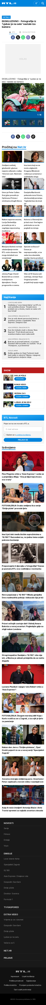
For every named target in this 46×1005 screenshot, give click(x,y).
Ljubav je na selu (11, 937)
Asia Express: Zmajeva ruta (16, 876)
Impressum (15, 976)
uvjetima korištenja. (23, 435)
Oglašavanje (31, 981)
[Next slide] (40, 97)
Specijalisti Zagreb (12, 864)
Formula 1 (8, 899)
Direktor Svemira (11, 893)
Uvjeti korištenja (28, 976)
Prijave (8, 958)
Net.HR (8, 950)
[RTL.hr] (9, 3)
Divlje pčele (9, 888)
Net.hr (21, 147)
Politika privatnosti (16, 981)
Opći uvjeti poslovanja (22, 990)
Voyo (6, 846)
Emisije (7, 840)
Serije (6, 828)
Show (7, 370)
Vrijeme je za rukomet (13, 919)
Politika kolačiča (10, 985)
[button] (7, 122)
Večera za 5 (9, 943)
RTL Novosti (10, 417)
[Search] (43, 3)
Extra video (11, 914)
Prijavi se (23, 440)
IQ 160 (7, 870)
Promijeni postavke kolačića (30, 985)
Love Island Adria (11, 859)
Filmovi (7, 834)
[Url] (33, 37)
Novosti (9, 823)
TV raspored (11, 907)
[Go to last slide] (6, 97)
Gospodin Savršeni (12, 882)
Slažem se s (18, 435)
